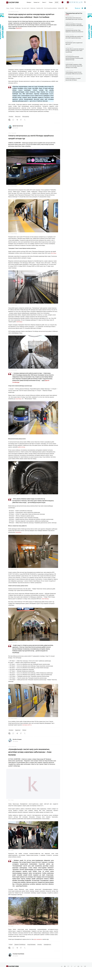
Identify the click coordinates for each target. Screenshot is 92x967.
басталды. (53, 253)
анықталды (18, 398)
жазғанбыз (18, 532)
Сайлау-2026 (61, 8)
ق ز (79, 2)
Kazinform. (19, 28)
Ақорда (12, 8)
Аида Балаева (31, 944)
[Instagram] (9, 120)
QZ (70, 2)
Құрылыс (17, 730)
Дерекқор (32, 8)
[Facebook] (21, 120)
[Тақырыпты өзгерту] (63, 2)
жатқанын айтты (26, 725)
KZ (67, 2)
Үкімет (10, 944)
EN (74, 2)
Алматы (11, 116)
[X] (25, 120)
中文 (77, 2)
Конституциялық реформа (50, 8)
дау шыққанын (38, 939)
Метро (24, 730)
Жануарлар (25, 116)
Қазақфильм (47, 944)
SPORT (56, 2)
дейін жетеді (21, 447)
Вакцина (17, 116)
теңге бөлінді (45, 598)
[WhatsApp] (13, 120)
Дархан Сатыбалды (20, 944)
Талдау (51, 2)
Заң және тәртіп (25, 8)
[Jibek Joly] (78, 8)
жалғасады (19, 321)
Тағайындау (18, 8)
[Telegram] (17, 120)
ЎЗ (81, 2)
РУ (72, 2)
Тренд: (7, 8)
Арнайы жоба (39, 8)
